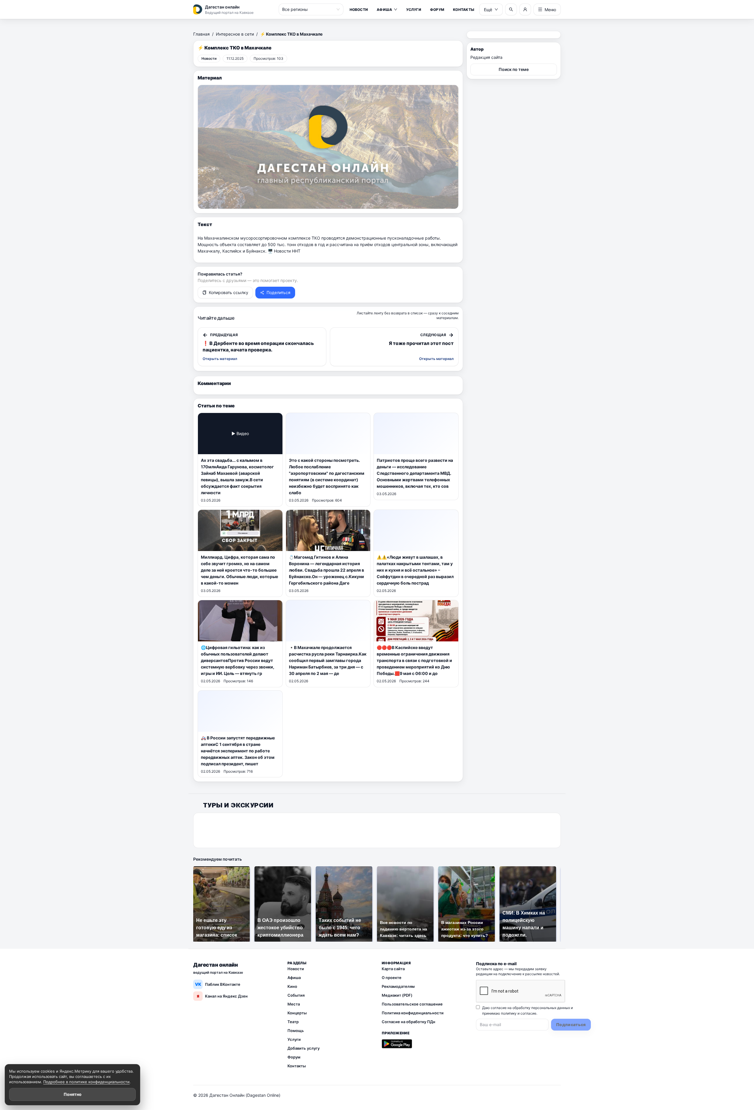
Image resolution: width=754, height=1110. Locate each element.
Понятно (73, 1094)
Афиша (384, 9)
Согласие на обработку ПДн (408, 1021)
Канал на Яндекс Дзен (222, 996)
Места (293, 1004)
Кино (292, 986)
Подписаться (571, 1024)
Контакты (463, 9)
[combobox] (308, 9)
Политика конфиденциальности (413, 1013)
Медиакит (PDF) (397, 995)
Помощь (295, 1030)
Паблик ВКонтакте (218, 984)
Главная (201, 33)
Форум (437, 9)
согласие (528, 1013)
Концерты (297, 1013)
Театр (293, 1021)
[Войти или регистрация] (525, 9)
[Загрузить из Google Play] (397, 1044)
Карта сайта (393, 968)
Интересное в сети (235, 33)
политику (509, 1013)
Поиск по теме (514, 69)
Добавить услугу (303, 1048)
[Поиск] (511, 9)
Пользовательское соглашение (412, 1004)
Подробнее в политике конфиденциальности (86, 1081)
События (296, 995)
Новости (359, 9)
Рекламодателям (398, 986)
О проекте (391, 977)
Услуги (413, 9)
